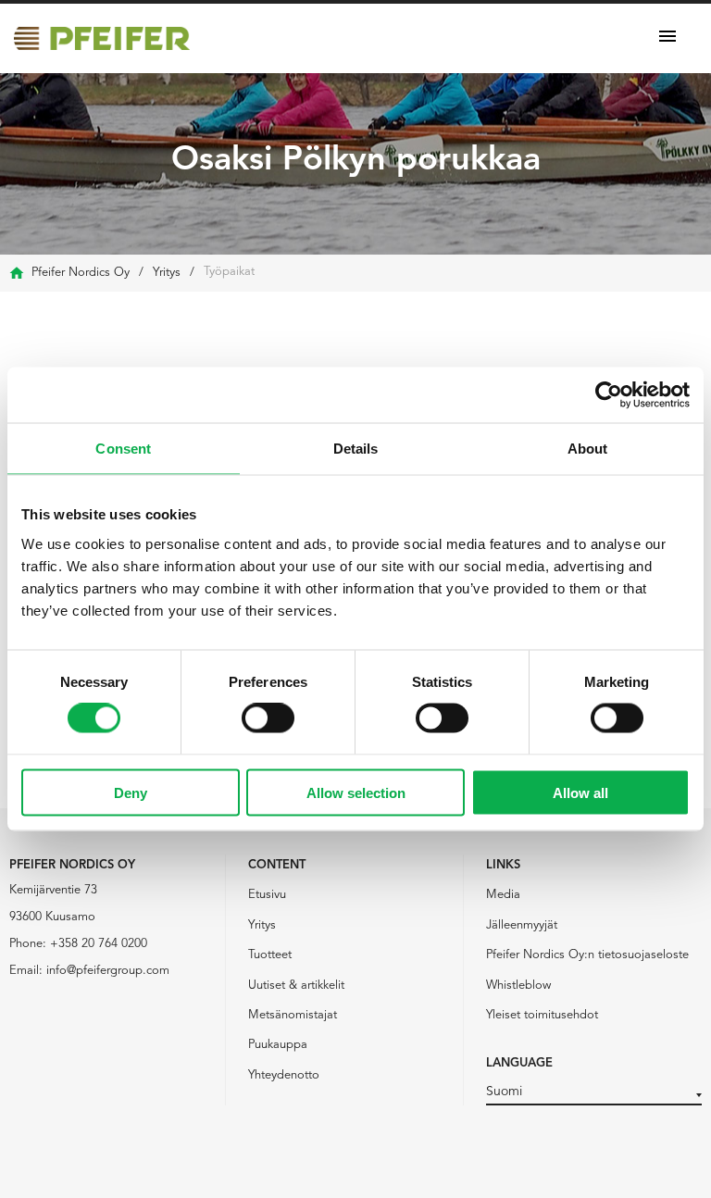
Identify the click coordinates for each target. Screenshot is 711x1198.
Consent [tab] (123, 448)
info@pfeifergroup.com (107, 971)
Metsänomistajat (292, 1015)
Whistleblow (518, 986)
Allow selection (355, 792)
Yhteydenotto (283, 1075)
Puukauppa (277, 1045)
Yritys (262, 925)
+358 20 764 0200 (98, 944)
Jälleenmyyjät (521, 925)
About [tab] (588, 448)
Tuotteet (270, 955)
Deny (130, 792)
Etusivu (267, 895)
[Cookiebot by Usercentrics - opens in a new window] (609, 395)
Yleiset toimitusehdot (542, 1015)
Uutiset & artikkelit (296, 986)
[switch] (268, 718)
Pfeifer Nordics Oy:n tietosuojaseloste (587, 955)
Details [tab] (356, 448)
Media (503, 895)
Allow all (580, 792)
